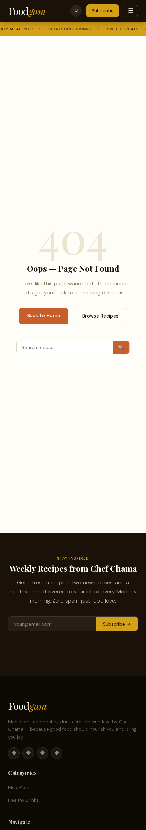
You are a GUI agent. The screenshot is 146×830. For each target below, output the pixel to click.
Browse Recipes (100, 316)
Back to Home (43, 315)
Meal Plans (19, 787)
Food (26, 10)
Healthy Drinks (23, 800)
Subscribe (103, 11)
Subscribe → (117, 624)
